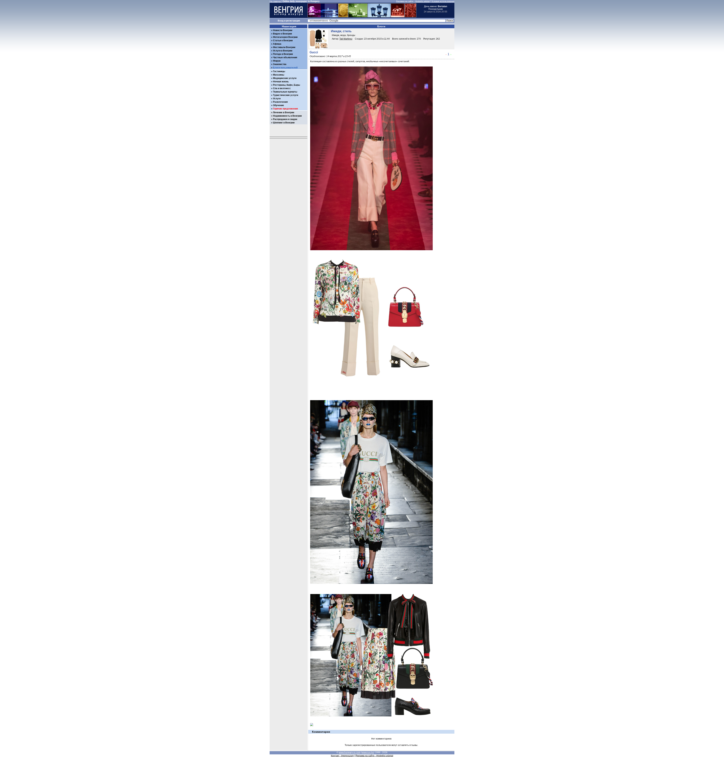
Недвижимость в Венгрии (287, 116)
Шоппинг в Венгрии (284, 122)
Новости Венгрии (282, 30)
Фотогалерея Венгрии (285, 37)
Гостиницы (279, 71)
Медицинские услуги (284, 78)
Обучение (278, 105)
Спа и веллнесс (282, 88)
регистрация (293, 20)
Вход (281, 20)
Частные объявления (285, 57)
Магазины (278, 74)
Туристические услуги (285, 95)
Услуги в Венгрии (282, 50)
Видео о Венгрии (282, 33)
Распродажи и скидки (285, 119)
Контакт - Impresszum (342, 755)
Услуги (277, 98)
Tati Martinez (345, 38)
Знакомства (279, 64)
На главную (275, 1)
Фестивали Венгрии (284, 47)
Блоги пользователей (285, 67)
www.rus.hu (368, 752)
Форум (277, 61)
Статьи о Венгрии (283, 40)
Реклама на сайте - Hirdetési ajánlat (413, 1)
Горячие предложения (285, 108)
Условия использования (442, 1)
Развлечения (280, 102)
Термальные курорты (285, 91)
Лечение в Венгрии (283, 112)
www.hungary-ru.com (349, 752)
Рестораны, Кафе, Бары (286, 85)
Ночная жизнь (281, 81)
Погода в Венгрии (283, 54)
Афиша (277, 44)
